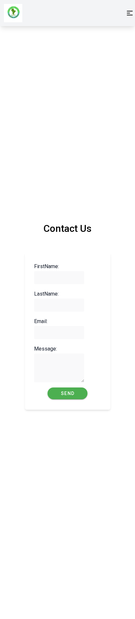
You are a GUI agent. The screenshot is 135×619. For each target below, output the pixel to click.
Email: (41, 321)
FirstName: (42, 266)
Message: (42, 349)
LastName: (42, 294)
